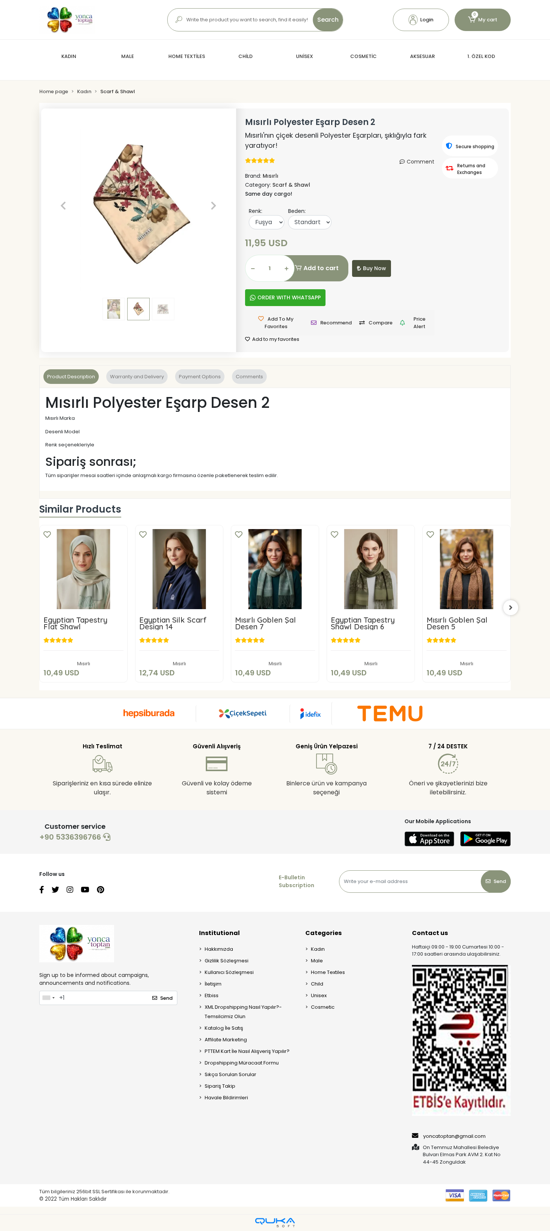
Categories (323, 933)
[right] (510, 607)
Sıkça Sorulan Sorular (230, 1074)
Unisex (319, 995)
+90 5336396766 (71, 837)
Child (317, 983)
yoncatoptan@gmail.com (454, 1136)
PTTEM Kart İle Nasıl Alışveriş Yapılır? (247, 1051)
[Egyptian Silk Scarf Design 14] (179, 569)
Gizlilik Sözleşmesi (226, 960)
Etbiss (212, 995)
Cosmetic (322, 1007)
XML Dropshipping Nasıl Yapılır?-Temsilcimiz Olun (243, 1012)
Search (328, 19)
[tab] (71, 376)
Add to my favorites (275, 339)
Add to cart (321, 268)
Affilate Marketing (226, 1039)
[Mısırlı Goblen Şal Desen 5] (467, 569)
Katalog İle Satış (224, 1028)
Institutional (219, 933)
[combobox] (48, 998)
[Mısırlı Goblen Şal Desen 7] (275, 569)
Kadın (318, 949)
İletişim (213, 983)
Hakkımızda (219, 949)
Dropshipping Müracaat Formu (242, 1062)
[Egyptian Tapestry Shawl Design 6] (371, 569)
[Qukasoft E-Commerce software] (275, 1222)
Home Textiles (328, 972)
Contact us (430, 933)
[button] (421, 20)
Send (500, 881)
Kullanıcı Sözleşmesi (229, 972)
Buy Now (374, 268)
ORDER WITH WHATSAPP (289, 297)
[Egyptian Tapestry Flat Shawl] (83, 569)
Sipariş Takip (220, 1086)
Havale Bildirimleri (226, 1097)
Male (317, 960)
